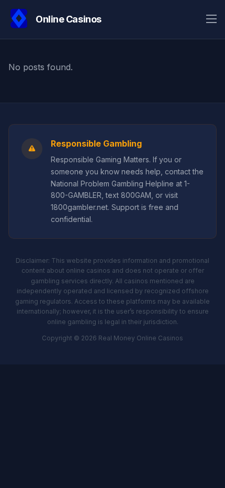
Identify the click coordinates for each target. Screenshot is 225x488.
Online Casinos (69, 19)
